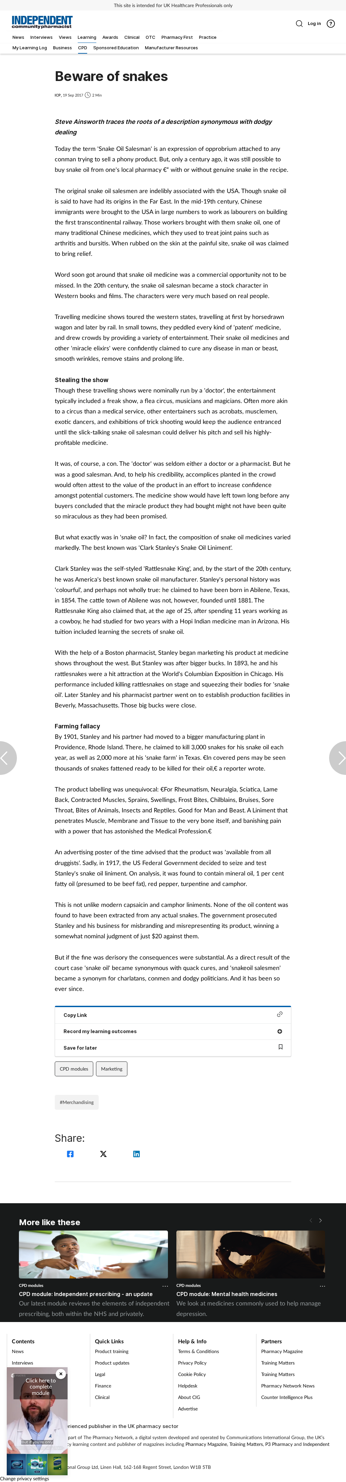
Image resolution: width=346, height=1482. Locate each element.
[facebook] (71, 1154)
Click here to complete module (41, 1386)
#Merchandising (77, 1102)
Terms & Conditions (198, 1351)
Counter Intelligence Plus (287, 1397)
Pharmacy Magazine (282, 1351)
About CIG (189, 1397)
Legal (100, 1374)
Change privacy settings (24, 1478)
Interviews (22, 1363)
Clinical (102, 1397)
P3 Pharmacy (279, 1444)
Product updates (112, 1363)
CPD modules (74, 1069)
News (18, 1351)
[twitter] (104, 1154)
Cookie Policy (192, 1374)
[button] (320, 1220)
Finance (103, 1386)
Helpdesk (187, 1386)
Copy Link (75, 1015)
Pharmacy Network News (288, 1386)
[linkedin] (136, 1154)
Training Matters (278, 1363)
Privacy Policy (192, 1363)
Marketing (111, 1069)
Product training (111, 1351)
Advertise (188, 1408)
